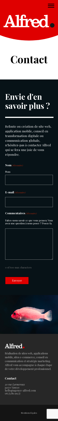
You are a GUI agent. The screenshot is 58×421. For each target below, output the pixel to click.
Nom (7, 171)
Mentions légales (29, 413)
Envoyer (17, 280)
